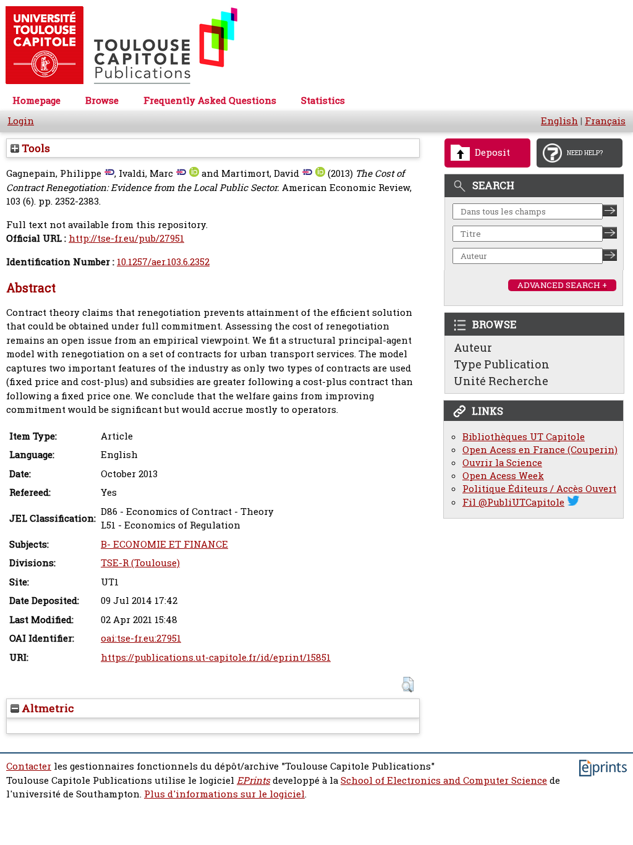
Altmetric (46, 708)
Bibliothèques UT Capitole (523, 436)
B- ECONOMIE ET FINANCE (164, 544)
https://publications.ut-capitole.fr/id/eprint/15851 (216, 657)
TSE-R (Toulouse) (140, 562)
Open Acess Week (503, 475)
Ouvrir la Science (502, 462)
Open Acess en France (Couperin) (540, 449)
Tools (34, 148)
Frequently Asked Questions (209, 100)
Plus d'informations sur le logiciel (224, 794)
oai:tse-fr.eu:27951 (141, 638)
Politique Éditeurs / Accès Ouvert (539, 488)
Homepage (36, 100)
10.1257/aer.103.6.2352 (163, 261)
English (559, 120)
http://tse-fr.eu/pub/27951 (126, 238)
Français (605, 120)
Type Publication (502, 364)
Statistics (323, 100)
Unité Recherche (501, 380)
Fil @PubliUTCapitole (513, 502)
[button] (408, 684)
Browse (102, 100)
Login (20, 120)
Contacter (28, 766)
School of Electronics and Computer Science (444, 780)
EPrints (253, 780)
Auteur (473, 347)
